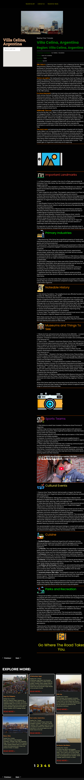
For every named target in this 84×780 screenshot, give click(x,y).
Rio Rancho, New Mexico (63, 745)
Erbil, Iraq (59, 694)
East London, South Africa (37, 718)
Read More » (9, 712)
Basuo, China (7, 736)
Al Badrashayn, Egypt (36, 676)
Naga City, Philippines (9, 696)
